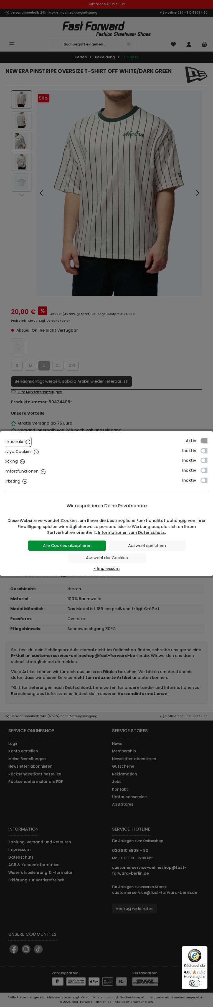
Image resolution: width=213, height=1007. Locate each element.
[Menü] (204, 949)
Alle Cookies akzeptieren (67, 545)
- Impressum (106, 568)
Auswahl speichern (147, 545)
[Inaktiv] (207, 450)
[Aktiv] (207, 440)
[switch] (194, 983)
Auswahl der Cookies (107, 557)
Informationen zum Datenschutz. (131, 532)
